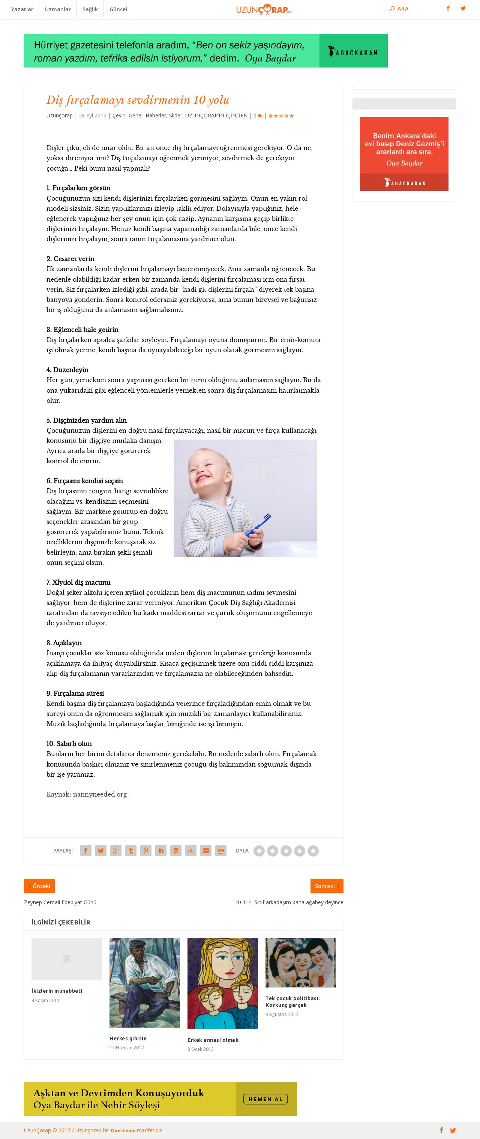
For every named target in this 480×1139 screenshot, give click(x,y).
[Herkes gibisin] (145, 983)
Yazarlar (22, 9)
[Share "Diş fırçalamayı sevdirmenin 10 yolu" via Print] (220, 850)
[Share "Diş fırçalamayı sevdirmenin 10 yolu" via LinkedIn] (160, 850)
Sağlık (90, 9)
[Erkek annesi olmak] (223, 983)
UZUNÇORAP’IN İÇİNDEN (216, 115)
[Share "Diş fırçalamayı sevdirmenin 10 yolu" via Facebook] (85, 850)
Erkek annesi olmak (213, 1040)
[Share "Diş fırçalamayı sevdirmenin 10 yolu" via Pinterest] (145, 850)
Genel (135, 115)
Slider (175, 115)
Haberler (156, 115)
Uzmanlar (58, 9)
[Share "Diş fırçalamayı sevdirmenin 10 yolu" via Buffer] (175, 850)
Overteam (124, 1130)
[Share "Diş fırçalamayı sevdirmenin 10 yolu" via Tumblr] (130, 850)
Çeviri (119, 115)
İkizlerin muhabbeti (57, 991)
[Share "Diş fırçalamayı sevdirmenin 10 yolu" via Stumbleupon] (190, 850)
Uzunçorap (59, 115)
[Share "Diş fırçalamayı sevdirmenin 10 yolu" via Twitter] (100, 850)
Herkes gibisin (128, 1038)
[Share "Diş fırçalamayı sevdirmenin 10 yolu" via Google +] (115, 850)
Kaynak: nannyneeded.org (86, 794)
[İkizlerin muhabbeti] (67, 959)
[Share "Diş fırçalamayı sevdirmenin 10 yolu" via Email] (205, 850)
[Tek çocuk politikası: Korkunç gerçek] (301, 962)
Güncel (118, 9)
